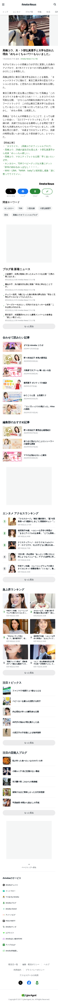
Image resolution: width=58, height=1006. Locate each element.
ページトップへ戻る (29, 867)
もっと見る (29, 326)
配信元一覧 (13, 964)
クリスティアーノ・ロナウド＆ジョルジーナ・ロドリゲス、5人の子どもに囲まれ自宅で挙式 (36, 545)
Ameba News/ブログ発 (29, 59)
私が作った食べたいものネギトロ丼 (27, 760)
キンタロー (9, 208)
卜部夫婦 (31, 208)
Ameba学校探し (12, 951)
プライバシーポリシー (35, 969)
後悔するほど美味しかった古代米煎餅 (28, 792)
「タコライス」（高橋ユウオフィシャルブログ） (28, 146)
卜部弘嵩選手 (45, 208)
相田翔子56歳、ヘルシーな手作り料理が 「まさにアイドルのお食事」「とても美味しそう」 (36, 533)
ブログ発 (29, 11)
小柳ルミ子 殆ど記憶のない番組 (25, 771)
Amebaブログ (11, 903)
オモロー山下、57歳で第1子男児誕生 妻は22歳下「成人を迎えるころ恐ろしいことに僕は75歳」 (44, 614)
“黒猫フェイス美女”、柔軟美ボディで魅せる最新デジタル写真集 (17, 663)
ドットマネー (10, 891)
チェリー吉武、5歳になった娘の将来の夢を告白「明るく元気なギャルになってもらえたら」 (30, 295)
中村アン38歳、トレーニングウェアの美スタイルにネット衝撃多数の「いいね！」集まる (36, 568)
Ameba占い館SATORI (14, 939)
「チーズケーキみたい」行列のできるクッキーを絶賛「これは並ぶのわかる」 (29, 305)
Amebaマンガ (11, 927)
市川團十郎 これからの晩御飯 (24, 781)
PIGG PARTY (10, 921)
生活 (48, 11)
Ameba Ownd (11, 909)
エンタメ (17, 11)
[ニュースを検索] (54, 4)
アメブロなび (10, 945)
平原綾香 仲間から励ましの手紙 (25, 802)
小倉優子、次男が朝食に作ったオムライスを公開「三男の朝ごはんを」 (29, 275)
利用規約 (17, 969)
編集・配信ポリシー (30, 964)
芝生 (6, 214)
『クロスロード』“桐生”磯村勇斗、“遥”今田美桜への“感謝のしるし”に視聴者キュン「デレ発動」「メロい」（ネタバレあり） (36, 521)
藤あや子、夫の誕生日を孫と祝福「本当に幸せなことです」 (28, 285)
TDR (20, 208)
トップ (5, 11)
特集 (40, 11)
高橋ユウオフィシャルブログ (25, 214)
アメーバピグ (10, 915)
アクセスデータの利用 (29, 975)
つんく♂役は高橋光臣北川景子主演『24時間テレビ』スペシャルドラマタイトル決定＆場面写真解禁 (44, 664)
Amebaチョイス (12, 885)
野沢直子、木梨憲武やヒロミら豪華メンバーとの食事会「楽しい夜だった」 (28, 315)
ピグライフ (10, 933)
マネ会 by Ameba (12, 897)
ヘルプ (47, 964)
